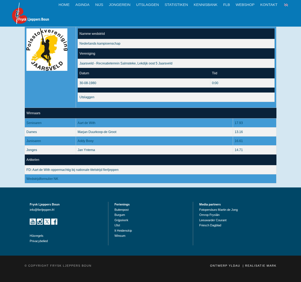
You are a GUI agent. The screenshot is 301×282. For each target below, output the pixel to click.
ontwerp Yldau (225, 265)
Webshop (245, 5)
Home (64, 5)
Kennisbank (205, 5)
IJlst (117, 225)
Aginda (82, 5)
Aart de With (86, 123)
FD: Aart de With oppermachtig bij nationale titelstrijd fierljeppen (72, 169)
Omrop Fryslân (209, 215)
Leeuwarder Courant (213, 220)
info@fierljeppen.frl (42, 209)
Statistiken (176, 5)
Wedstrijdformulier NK (42, 178)
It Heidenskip (123, 230)
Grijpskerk (121, 220)
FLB (226, 5)
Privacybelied (39, 241)
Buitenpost (121, 209)
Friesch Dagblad (210, 225)
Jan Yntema (86, 150)
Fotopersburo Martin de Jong (218, 209)
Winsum (120, 235)
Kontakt (268, 5)
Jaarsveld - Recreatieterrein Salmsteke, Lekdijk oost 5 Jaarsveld (125, 63)
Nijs (99, 5)
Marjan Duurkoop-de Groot (97, 132)
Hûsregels (36, 235)
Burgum (119, 215)
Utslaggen (147, 5)
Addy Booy (86, 141)
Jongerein (119, 5)
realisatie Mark (260, 265)
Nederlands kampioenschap (99, 43)
